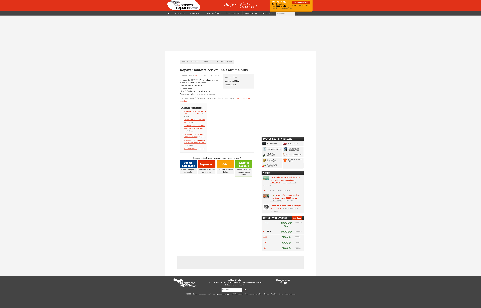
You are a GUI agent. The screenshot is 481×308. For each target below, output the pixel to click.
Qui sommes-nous (199, 294)
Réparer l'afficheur (190, 149)
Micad (265, 237)
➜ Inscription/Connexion (301, 5)
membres (278, 4)
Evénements (267, 13)
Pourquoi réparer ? (289, 183)
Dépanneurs (195, 13)
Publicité (274, 294)
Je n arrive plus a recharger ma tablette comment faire (195, 112)
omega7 (266, 222)
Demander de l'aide (301, 2)
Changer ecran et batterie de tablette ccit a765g (195, 135)
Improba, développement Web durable (229, 294)
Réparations (180, 13)
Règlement (265, 294)
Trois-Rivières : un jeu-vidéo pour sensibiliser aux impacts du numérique (285, 180)
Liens (265, 190)
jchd (264, 231)
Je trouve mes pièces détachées (188, 170)
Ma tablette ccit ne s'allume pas (194, 121)
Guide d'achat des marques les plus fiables (244, 172)
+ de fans (278, 6)
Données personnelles (253, 294)
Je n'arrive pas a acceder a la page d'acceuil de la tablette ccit (195, 128)
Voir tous (297, 218)
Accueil (184, 5)
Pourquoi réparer (213, 13)
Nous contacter (290, 294)
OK (245, 289)
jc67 (264, 248)
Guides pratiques (233, 13)
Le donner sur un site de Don (225, 170)
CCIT (235, 77)
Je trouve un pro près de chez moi (207, 170)
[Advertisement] (240, 33)
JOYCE (197, 75)
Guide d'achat (251, 13)
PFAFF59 (266, 242)
